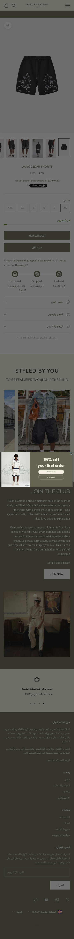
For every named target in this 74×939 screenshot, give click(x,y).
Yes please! (51, 472)
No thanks (51, 477)
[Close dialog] (71, 453)
